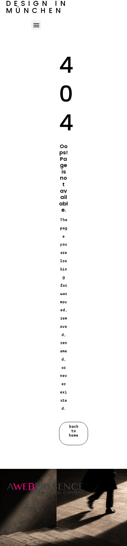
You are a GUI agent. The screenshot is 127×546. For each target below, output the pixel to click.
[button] (36, 25)
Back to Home (73, 431)
